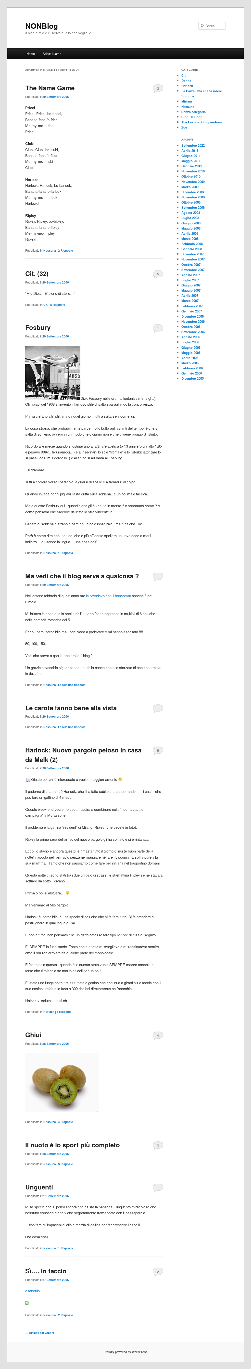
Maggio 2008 (191, 228)
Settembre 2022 (193, 145)
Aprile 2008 (189, 233)
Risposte (65, 250)
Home (30, 53)
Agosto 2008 (190, 212)
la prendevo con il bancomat (109, 595)
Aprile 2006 (189, 357)
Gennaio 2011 (191, 166)
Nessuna (49, 250)
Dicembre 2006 (192, 316)
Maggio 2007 (191, 290)
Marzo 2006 (190, 363)
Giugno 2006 (191, 347)
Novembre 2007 (193, 259)
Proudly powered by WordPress (125, 1352)
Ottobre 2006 (191, 326)
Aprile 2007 (189, 295)
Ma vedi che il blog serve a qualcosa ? (82, 575)
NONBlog (41, 25)
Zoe (184, 127)
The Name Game (50, 87)
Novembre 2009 (193, 181)
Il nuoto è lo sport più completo (72, 1144)
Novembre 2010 (193, 171)
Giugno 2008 (191, 223)
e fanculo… (34, 1290)
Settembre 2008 (193, 207)
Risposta (65, 553)
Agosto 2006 (190, 337)
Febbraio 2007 (192, 306)
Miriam (186, 101)
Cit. (45, 304)
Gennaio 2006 (191, 373)
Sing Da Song (191, 117)
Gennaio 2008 (191, 248)
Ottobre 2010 (191, 176)
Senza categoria (193, 111)
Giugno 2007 (191, 285)
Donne (186, 80)
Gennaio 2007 (191, 311)
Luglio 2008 (190, 217)
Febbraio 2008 (192, 243)
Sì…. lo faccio (45, 1270)
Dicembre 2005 (192, 378)
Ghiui (33, 1034)
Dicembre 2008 (192, 192)
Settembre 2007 (193, 269)
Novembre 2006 (193, 321)
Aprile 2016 (189, 150)
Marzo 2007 (190, 300)
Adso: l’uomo (52, 53)
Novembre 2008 (193, 197)
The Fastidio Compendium (201, 122)
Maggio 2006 (191, 352)
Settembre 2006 (193, 331)
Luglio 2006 (190, 342)
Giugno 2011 (191, 155)
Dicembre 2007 (192, 254)
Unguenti (39, 1186)
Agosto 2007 (190, 274)
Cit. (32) (37, 273)
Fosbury (37, 327)
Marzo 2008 (190, 238)
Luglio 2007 (190, 280)
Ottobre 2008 (191, 202)
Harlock (48, 1011)
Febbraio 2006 (192, 368)
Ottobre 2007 (191, 264)
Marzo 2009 (190, 186)
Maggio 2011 (191, 160)
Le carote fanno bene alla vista (71, 707)
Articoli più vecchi (39, 1332)
